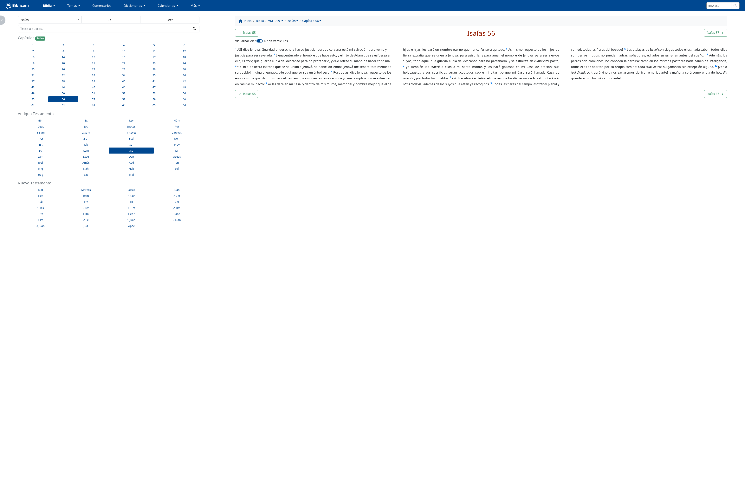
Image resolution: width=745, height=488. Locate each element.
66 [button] (184, 105)
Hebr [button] (131, 214)
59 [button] (154, 99)
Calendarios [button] (167, 5)
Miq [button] (40, 168)
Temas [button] (72, 5)
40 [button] (123, 81)
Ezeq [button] (86, 156)
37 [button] (33, 81)
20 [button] (63, 63)
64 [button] (123, 105)
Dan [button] (131, 156)
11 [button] (154, 51)
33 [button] (93, 75)
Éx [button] (86, 120)
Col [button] (177, 202)
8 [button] (63, 51)
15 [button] (93, 57)
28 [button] (123, 69)
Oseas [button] (177, 156)
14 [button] (63, 57)
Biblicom (20, 5)
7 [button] (33, 51)
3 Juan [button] (40, 226)
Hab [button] (131, 168)
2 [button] (63, 45)
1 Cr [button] (40, 138)
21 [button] (93, 63)
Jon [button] (177, 162)
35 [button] (154, 75)
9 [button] (93, 51)
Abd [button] (131, 162)
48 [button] (184, 87)
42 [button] (184, 81)
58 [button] (123, 99)
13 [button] (33, 57)
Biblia (260, 21)
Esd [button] (131, 138)
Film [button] (86, 214)
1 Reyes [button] (131, 132)
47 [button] (154, 87)
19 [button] (33, 63)
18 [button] (184, 57)
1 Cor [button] (131, 196)
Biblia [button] (48, 5)
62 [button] (63, 105)
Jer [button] (176, 150)
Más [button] (194, 5)
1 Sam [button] (41, 132)
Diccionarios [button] (133, 5)
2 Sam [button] (86, 132)
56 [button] (63, 99)
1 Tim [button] (131, 208)
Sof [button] (177, 168)
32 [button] (63, 75)
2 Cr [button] (86, 138)
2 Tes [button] (86, 208)
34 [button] (123, 75)
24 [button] (184, 63)
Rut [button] (177, 126)
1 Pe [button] (40, 220)
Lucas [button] (131, 190)
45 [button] (93, 87)
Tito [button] (40, 214)
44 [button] (63, 87)
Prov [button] (177, 144)
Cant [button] (86, 150)
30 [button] (184, 69)
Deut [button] (40, 126)
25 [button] (33, 69)
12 (716, 66)
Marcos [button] (86, 190)
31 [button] (33, 75)
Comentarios (101, 5)
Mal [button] (131, 174)
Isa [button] (131, 150)
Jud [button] (86, 226)
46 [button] (123, 87)
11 (706, 54)
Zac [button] (86, 174)
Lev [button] (131, 120)
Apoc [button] (131, 226)
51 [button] (93, 93)
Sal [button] (131, 144)
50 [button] (63, 93)
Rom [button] (86, 196)
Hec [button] (40, 196)
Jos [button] (86, 126)
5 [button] (154, 45)
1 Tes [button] (40, 208)
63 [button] (93, 105)
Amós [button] (86, 162)
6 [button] (184, 45)
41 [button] (154, 81)
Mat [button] (40, 190)
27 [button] (93, 69)
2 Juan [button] (177, 220)
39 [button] (93, 81)
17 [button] (154, 57)
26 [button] (63, 69)
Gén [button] (40, 120)
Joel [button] (40, 162)
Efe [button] (86, 202)
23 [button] (154, 63)
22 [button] (123, 63)
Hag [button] (40, 174)
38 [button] (63, 81)
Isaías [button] (291, 21)
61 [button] (33, 105)
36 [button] (184, 75)
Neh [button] (176, 138)
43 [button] (33, 87)
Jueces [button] (131, 126)
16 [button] (123, 57)
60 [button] (184, 99)
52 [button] (123, 93)
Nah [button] (86, 168)
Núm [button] (177, 120)
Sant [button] (177, 214)
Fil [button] (131, 202)
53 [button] (154, 93)
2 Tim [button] (176, 208)
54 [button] (184, 93)
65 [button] (154, 105)
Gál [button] (40, 202)
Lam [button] (40, 156)
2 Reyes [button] (177, 132)
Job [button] (86, 144)
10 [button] (123, 51)
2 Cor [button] (176, 196)
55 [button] (33, 99)
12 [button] (184, 51)
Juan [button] (177, 190)
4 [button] (124, 45)
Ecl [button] (40, 150)
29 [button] (154, 69)
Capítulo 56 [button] (310, 21)
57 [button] (93, 99)
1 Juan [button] (131, 220)
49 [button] (33, 93)
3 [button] (93, 45)
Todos (40, 38)
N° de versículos (276, 41)
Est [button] (40, 144)
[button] (246, 33)
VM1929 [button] (274, 21)
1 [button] (33, 45)
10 (625, 48)
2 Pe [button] (86, 220)
